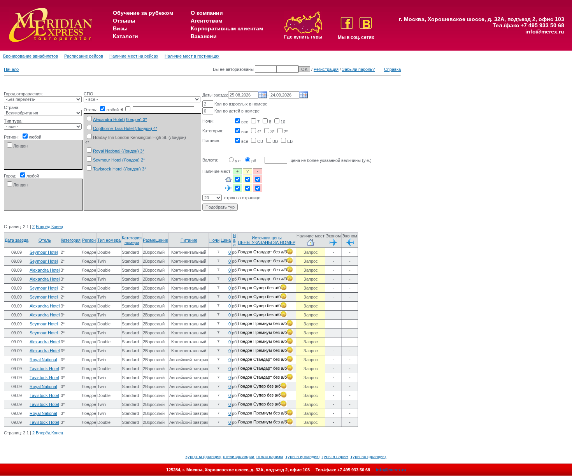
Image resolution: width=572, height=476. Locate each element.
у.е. (238, 160)
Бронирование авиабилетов (30, 56)
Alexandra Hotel (45, 270)
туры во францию (368, 456)
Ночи (214, 240)
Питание (189, 240)
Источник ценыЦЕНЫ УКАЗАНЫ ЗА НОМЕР (266, 240)
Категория (71, 240)
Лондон (20, 146)
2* (286, 131)
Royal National (43, 359)
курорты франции (203, 456)
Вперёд (43, 226)
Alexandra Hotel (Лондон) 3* (120, 119)
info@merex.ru (544, 31)
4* (259, 131)
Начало (11, 69)
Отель (45, 240)
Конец (57, 226)
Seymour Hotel (44, 252)
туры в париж (335, 456)
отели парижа (269, 456)
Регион (89, 240)
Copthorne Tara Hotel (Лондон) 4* (125, 128)
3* (272, 131)
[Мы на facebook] (347, 27)
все (244, 121)
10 (283, 121)
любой (35, 137)
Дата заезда (16, 240)
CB (260, 141)
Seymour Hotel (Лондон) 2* (119, 160)
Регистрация (326, 69)
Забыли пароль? (358, 69)
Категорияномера (132, 240)
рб (253, 160)
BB (275, 141)
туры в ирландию (302, 456)
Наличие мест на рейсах (133, 56)
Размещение (155, 240)
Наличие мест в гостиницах (192, 56)
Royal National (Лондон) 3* (118, 151)
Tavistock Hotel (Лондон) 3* (119, 169)
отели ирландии (238, 456)
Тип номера (109, 240)
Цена (226, 240)
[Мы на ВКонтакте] (365, 27)
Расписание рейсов (83, 56)
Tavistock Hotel (44, 368)
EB (290, 141)
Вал (234, 240)
